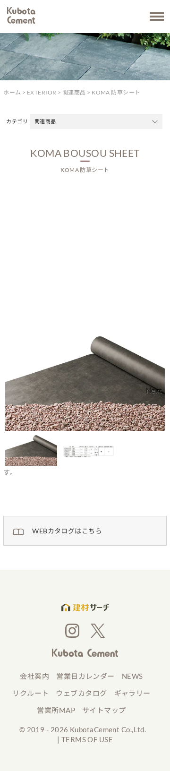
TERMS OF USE (87, 739)
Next (154, 390)
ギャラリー (132, 693)
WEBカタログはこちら (67, 531)
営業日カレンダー (85, 676)
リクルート (30, 693)
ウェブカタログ (81, 693)
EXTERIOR (42, 92)
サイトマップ (104, 710)
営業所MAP (56, 710)
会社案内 (34, 676)
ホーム (12, 92)
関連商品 (74, 92)
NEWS (132, 676)
